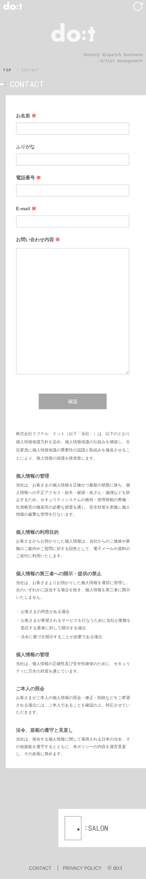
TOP (7, 70)
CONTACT (40, 868)
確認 (72, 401)
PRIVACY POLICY (82, 868)
